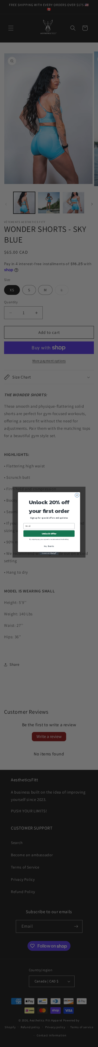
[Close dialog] (77, 495)
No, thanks (49, 546)
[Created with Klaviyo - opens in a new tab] (49, 553)
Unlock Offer (49, 533)
